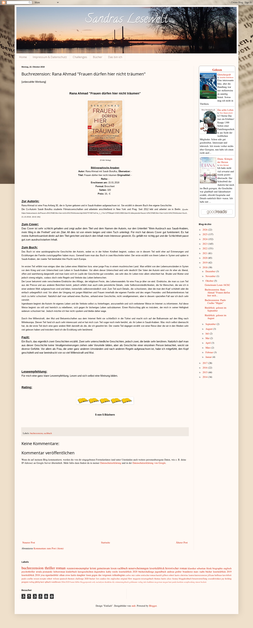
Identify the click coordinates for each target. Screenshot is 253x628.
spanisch (63, 578)
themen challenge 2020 (78, 578)
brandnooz (188, 571)
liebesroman (59, 571)
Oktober (209, 280)
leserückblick (157, 568)
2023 (205, 243)
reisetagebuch (147, 578)
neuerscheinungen (138, 568)
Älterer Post (182, 542)
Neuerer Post (28, 542)
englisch (227, 568)
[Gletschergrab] (208, 98)
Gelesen (217, 70)
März (208, 347)
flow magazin (134, 578)
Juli (207, 333)
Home (23, 57)
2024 (205, 239)
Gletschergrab (224, 74)
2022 (205, 248)
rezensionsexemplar (78, 568)
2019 (205, 262)
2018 (205, 267)
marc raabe (199, 571)
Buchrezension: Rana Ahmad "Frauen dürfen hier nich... (217, 292)
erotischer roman (148, 575)
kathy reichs (112, 571)
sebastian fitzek (204, 568)
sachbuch (48, 433)
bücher (208, 571)
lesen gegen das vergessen (98, 575)
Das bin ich (115, 57)
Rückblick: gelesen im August (215, 317)
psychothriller (28, 571)
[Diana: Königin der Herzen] (208, 182)
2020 (205, 257)
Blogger (153, 605)
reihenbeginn (118, 575)
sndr (133, 605)
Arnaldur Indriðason (226, 77)
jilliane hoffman (215, 575)
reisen (36, 578)
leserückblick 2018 (31, 575)
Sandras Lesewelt (126, 20)
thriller (50, 567)
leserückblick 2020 (128, 571)
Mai (207, 338)
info (145, 582)
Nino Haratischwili (226, 113)
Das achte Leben (225, 109)
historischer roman (176, 568)
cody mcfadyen (98, 582)
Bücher (97, 57)
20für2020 (65, 582)
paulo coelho (27, 578)
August (209, 328)
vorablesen (56, 581)
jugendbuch (160, 571)
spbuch (48, 581)
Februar (209, 352)
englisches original (119, 578)
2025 (205, 234)
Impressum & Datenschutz (50, 57)
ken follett (227, 575)
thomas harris (160, 578)
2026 (205, 229)
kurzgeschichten (85, 571)
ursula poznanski (44, 571)
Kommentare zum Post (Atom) (49, 548)
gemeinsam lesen (107, 568)
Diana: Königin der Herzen (224, 160)
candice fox (105, 578)
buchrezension (36, 433)
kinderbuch (71, 571)
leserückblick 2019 (222, 571)
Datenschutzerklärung (110, 462)
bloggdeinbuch (185, 578)
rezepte (43, 578)
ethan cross (64, 575)
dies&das (108, 582)
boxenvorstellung (199, 578)
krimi (93, 568)
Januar (208, 357)
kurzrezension (201, 575)
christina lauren (187, 575)
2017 (205, 363)
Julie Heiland (224, 165)
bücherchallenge (146, 571)
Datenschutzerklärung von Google (149, 462)
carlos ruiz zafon (132, 575)
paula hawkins (177, 582)
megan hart (167, 582)
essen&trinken (214, 578)
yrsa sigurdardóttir (50, 575)
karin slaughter (78, 575)
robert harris (174, 575)
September (211, 324)
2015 (205, 372)
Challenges (80, 57)
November (210, 276)
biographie (217, 568)
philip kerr (39, 581)
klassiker (192, 568)
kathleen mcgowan (154, 582)
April (208, 342)
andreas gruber (174, 571)
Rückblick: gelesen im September (215, 309)
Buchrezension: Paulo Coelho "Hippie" (215, 301)
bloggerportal (85, 582)
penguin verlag (28, 581)
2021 (205, 253)
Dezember (210, 271)
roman (61, 567)
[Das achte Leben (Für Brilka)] (208, 133)
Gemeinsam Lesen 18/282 (217, 285)
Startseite (105, 542)
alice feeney (172, 578)
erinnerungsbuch (122, 582)
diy (113, 582)
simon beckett (200, 582)
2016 (205, 367)
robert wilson (53, 578)
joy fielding (226, 578)
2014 (205, 377)
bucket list (94, 578)
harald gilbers (162, 575)
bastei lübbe (75, 582)
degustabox (99, 571)
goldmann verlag (136, 582)
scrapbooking (189, 582)
